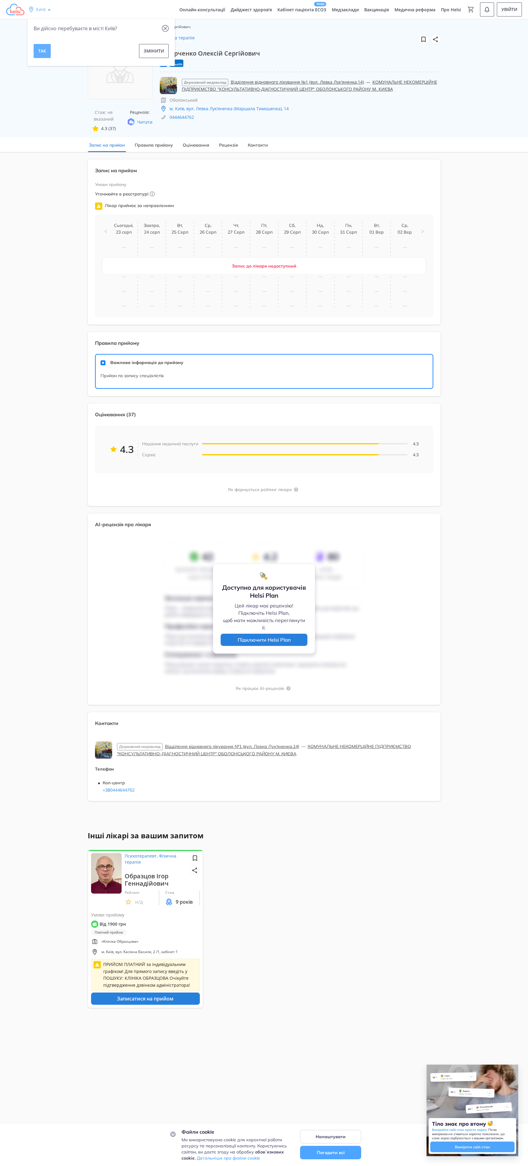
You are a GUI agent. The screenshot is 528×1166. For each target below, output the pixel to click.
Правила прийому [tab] (154, 145)
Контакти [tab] (258, 145)
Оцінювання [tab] (196, 145)
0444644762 (182, 117)
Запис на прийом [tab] (107, 145)
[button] (436, 39)
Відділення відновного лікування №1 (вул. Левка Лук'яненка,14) (297, 82)
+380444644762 (118, 790)
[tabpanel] (264, 483)
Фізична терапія (177, 38)
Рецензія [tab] (228, 145)
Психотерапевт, (142, 856)
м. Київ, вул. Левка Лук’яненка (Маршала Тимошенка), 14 (229, 108)
